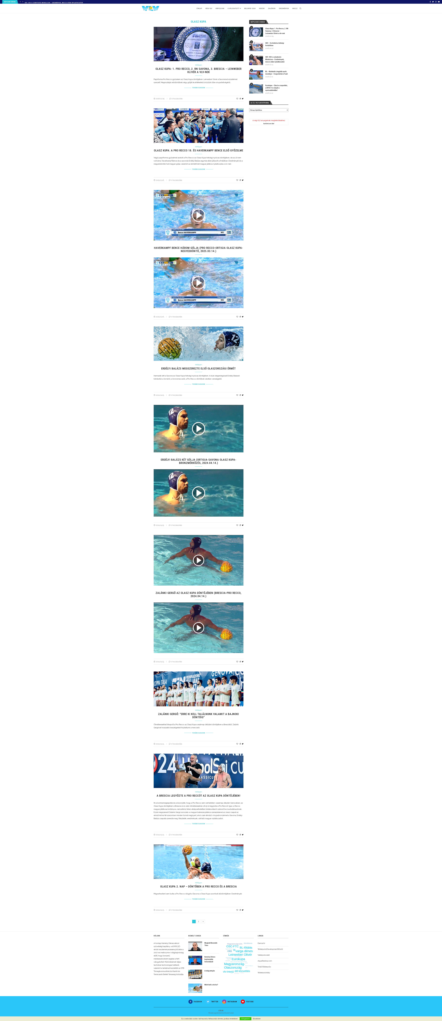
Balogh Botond (228, 957)
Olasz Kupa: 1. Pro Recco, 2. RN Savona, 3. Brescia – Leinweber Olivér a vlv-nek (199, 70)
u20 (246, 967)
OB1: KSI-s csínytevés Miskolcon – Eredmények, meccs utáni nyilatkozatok (274, 59)
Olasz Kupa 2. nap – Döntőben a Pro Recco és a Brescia (198, 886)
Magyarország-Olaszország (234, 965)
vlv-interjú (228, 971)
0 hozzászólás (177, 99)
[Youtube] (439, 2)
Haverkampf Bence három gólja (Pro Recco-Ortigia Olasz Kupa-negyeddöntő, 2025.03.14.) (198, 249)
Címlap (199, 8)
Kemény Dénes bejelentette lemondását (209, 959)
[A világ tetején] (195, 974)
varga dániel (227, 960)
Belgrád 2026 (250, 8)
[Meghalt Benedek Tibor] (195, 946)
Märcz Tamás (233, 961)
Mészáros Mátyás (242, 961)
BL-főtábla (246, 947)
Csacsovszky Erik (236, 973)
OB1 (229, 951)
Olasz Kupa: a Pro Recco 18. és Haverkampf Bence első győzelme (198, 150)
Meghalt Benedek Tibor (210, 944)
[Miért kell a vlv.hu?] (195, 988)
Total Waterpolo (264, 967)
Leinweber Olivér (240, 954)
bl (234, 949)
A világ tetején (209, 971)
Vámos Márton (249, 965)
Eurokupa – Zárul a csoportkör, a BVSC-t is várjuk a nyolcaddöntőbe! (276, 87)
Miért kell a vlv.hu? (211, 985)
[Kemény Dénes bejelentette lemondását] (195, 960)
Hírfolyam (220, 8)
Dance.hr (261, 943)
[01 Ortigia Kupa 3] (200, 258)
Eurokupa (238, 959)
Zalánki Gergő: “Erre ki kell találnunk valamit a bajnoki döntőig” (198, 715)
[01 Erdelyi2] (200, 470)
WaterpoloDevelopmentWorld (270, 949)
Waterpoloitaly (264, 973)
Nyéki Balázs (229, 949)
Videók (262, 8)
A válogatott (233, 8)
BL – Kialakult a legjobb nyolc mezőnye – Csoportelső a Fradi (276, 72)
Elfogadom (245, 1019)
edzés (246, 963)
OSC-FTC (232, 946)
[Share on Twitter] (242, 99)
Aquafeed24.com (265, 961)
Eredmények (284, 8)
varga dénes (244, 951)
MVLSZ (295, 8)
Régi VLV (209, 8)
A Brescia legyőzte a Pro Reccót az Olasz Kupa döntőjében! (198, 795)
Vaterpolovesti (264, 955)
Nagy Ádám (229, 958)
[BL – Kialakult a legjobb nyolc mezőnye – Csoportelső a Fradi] (256, 75)
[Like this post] (237, 99)
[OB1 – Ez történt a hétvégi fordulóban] (256, 46)
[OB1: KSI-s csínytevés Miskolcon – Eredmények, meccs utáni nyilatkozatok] (256, 60)
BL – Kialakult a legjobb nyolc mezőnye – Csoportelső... (47, 2)
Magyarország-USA (234, 944)
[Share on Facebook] (240, 99)
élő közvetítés (242, 971)
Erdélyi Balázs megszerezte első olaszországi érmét (198, 368)
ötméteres (248, 943)
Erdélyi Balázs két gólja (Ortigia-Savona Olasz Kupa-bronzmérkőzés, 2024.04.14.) (198, 461)
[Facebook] (430, 2)
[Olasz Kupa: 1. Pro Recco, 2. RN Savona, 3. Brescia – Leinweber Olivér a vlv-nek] (256, 32)
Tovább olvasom (198, 88)
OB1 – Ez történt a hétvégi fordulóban (274, 44)
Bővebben (257, 1019)
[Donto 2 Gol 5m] (200, 603)
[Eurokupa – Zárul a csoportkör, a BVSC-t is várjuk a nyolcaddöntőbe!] (256, 88)
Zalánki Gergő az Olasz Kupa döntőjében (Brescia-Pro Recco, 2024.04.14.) (198, 594)
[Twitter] (433, 2)
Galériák (272, 8)
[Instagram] (435, 2)
